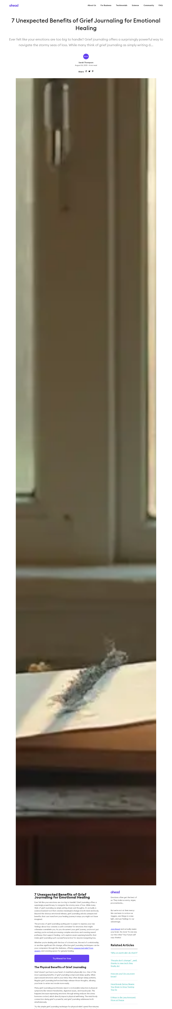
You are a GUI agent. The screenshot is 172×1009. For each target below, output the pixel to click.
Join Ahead (115, 929)
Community (149, 5)
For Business (106, 5)
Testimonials (121, 5)
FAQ (161, 5)
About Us (92, 5)
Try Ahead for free (62, 958)
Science (135, 5)
